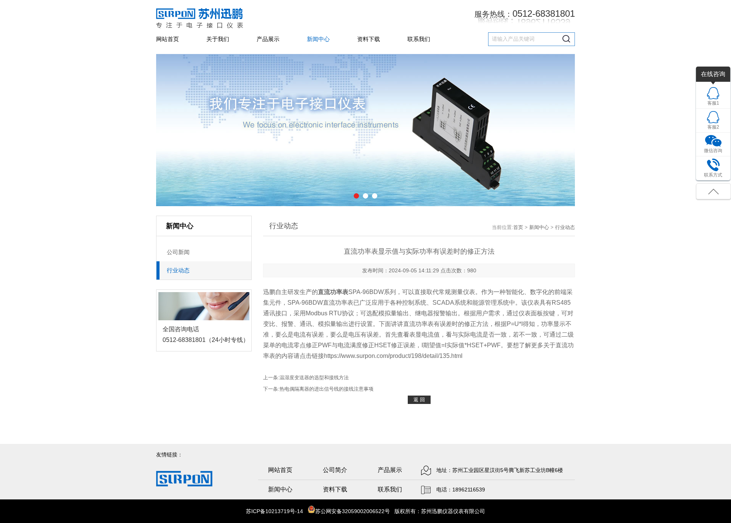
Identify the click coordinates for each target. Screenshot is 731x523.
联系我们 (418, 39)
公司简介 (335, 470)
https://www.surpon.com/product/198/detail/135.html (393, 356)
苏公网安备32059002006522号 (352, 511)
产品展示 (268, 39)
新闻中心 (318, 39)
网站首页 (167, 39)
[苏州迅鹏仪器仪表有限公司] (199, 18)
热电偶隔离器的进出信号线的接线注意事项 (326, 389)
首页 (518, 227)
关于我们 (217, 39)
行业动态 (565, 227)
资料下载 (368, 39)
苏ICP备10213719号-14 (274, 511)
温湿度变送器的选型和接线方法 (314, 377)
